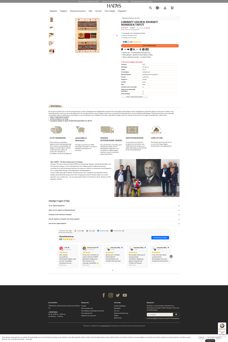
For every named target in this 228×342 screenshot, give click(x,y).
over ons (116, 311)
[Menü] (225, 323)
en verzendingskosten (134, 29)
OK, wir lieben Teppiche (214, 338)
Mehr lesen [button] (62, 265)
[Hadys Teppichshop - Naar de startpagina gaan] (114, 6)
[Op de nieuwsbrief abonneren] (176, 314)
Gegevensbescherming (121, 313)
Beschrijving (55, 106)
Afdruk (116, 315)
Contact (83, 306)
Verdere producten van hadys (59, 119)
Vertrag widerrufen (87, 308)
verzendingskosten (104, 325)
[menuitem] (151, 8)
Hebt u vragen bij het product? (135, 97)
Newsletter (117, 308)
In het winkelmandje (149, 46)
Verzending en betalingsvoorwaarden (92, 311)
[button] (57, 256)
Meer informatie (26, 339)
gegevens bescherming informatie (163, 318)
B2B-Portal (117, 318)
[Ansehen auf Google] (61, 248)
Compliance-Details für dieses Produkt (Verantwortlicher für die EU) (71, 121)
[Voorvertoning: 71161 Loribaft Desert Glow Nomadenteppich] (51, 19)
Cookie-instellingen (120, 306)
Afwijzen (201, 338)
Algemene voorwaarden (88, 315)
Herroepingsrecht (86, 313)
